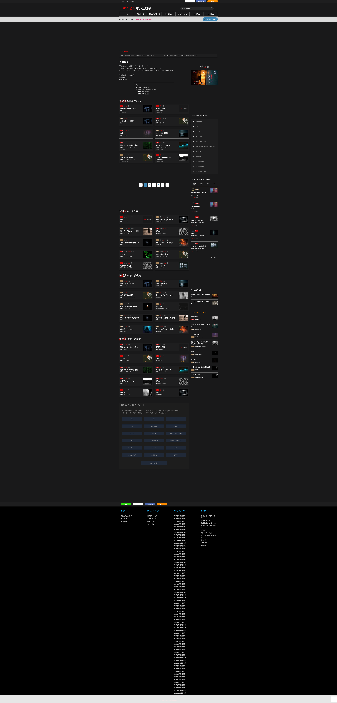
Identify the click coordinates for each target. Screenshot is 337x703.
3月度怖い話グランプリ (175, 55)
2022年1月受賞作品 (179, 655)
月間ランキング (152, 518)
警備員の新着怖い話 (143, 87)
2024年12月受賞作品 (180, 559)
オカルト (176, 448)
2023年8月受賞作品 (179, 603)
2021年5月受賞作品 (179, 676)
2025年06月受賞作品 (180, 543)
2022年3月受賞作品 (179, 649)
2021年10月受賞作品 (180, 663)
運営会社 (203, 545)
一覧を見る (213, 257)
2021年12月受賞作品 (180, 657)
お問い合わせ (205, 542)
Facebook (201, 1)
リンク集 (203, 540)
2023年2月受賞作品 (179, 619)
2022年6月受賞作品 (179, 641)
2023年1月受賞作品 (179, 622)
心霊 (197, 126)
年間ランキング (152, 521)
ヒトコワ (198, 131)
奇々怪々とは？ (131, 1)
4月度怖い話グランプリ (131, 55)
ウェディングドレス (175, 440)
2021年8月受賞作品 (179, 668)
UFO (132, 426)
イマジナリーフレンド (176, 433)
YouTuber (154, 426)
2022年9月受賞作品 (179, 633)
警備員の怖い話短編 (143, 94)
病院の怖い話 (123, 79)
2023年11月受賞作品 (180, 595)
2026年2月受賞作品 (179, 521)
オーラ (154, 448)
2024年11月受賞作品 (180, 562)
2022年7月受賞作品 (179, 638)
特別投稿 (198, 156)
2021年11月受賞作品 (180, 660)
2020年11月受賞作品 (180, 693)
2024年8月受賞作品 (179, 570)
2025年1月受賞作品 (179, 557)
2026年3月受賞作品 (179, 518)
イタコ (154, 433)
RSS (212, 1)
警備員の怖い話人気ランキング (147, 89)
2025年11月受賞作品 (180, 529)
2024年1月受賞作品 (179, 589)
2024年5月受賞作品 (179, 578)
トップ (126, 14)
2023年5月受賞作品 (179, 611)
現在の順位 (138, 19)
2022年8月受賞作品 (179, 636)
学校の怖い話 (123, 77)
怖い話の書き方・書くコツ (209, 523)
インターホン (154, 440)
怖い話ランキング (182, 14)
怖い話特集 (168, 14)
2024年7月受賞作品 (179, 573)
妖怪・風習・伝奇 (201, 141)
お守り (176, 455)
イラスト (132, 440)
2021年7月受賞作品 (179, 671)
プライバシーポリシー (207, 533)
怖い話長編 (211, 14)
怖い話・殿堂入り (201, 171)
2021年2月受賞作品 (179, 685)
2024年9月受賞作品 (179, 567)
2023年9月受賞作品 (179, 600)
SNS (176, 419)
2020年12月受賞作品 (180, 690)
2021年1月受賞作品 (179, 687)
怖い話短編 (197, 14)
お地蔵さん (154, 455)
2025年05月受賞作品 (180, 546)
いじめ (132, 433)
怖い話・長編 (200, 166)
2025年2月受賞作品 (179, 554)
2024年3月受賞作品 (179, 584)
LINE (154, 419)
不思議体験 (199, 121)
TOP (126, 504)
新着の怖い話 (140, 14)
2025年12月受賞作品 (180, 527)
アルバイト (176, 426)
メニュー (121, 1)
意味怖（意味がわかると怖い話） (206, 146)
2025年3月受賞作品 (179, 551)
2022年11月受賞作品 (180, 627)
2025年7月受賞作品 (179, 540)
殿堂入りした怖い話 (154, 14)
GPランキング (151, 524)
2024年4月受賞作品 (179, 581)
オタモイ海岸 (132, 455)
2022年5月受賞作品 (179, 644)
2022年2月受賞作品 (179, 652)
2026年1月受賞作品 (179, 524)
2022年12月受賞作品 (180, 625)
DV (132, 419)
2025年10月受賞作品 (180, 532)
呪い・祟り (199, 136)
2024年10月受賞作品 (180, 565)
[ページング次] (167, 185)
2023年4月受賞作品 (179, 614)
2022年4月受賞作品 (179, 646)
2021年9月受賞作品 (179, 666)
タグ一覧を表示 (154, 463)
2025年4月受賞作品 (179, 548)
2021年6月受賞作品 (179, 674)
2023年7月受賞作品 (179, 606)
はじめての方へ (205, 520)
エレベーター (132, 448)
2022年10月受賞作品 (180, 630)
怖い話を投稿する (211, 19)
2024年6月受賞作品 (179, 576)
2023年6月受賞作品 (179, 608)
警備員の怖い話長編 (143, 91)
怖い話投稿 (137, 8)
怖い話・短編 (200, 161)
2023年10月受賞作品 (180, 597)
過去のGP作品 (147, 19)
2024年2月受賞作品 (179, 587)
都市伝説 (198, 151)
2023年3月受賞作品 (179, 617)
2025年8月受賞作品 (179, 537)
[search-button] (211, 8)
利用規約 (203, 530)
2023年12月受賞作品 (180, 592)
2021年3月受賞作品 (179, 682)
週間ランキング (152, 516)
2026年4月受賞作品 (179, 516)
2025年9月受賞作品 (179, 535)
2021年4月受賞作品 (179, 679)
